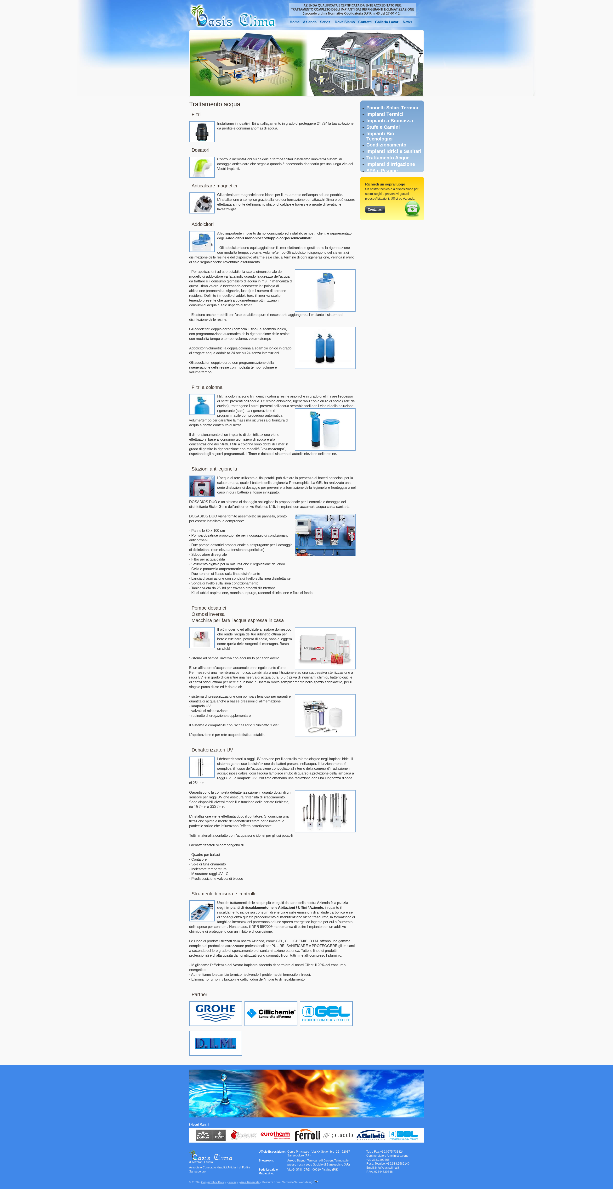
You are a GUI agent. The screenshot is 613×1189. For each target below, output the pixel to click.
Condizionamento (386, 144)
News (407, 22)
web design (306, 1182)
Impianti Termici (384, 114)
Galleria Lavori (387, 22)
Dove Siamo (345, 22)
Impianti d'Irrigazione (390, 164)
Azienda (310, 22)
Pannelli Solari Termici (392, 107)
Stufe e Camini (383, 127)
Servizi (325, 22)
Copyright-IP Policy (213, 1182)
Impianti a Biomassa (389, 120)
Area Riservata (250, 1182)
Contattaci (375, 209)
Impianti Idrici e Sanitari (393, 151)
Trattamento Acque (387, 157)
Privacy (233, 1182)
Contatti (365, 22)
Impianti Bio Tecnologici (380, 136)
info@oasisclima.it (387, 1167)
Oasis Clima (233, 16)
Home (295, 22)
